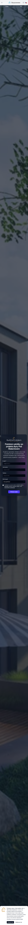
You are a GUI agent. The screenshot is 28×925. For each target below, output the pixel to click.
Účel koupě (5, 479)
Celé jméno (5, 467)
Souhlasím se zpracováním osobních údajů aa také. (13, 486)
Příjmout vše (10, 922)
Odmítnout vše (18, 922)
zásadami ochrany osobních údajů (11, 486)
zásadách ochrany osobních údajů (15, 919)
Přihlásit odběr (14, 491)
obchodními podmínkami (9, 487)
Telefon (4, 473)
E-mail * (4, 461)
